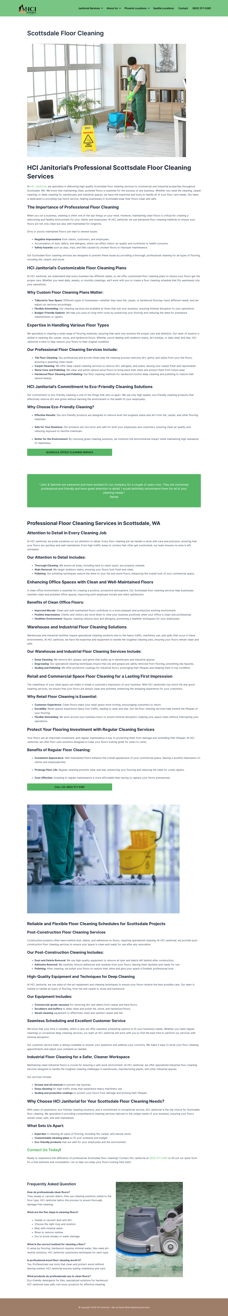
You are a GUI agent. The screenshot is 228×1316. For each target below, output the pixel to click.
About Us (112, 8)
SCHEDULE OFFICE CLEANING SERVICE (69, 452)
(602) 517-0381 (201, 8)
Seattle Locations (163, 8)
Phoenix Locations (136, 8)
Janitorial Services (89, 8)
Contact (183, 8)
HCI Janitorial (38, 186)
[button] (102, 8)
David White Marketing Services (134, 1307)
